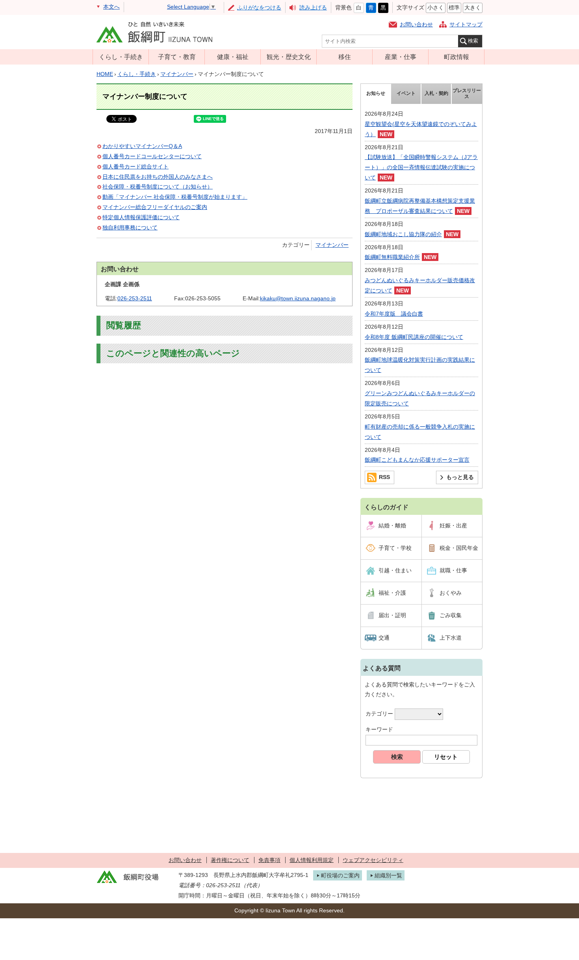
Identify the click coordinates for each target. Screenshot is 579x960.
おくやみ (451, 593)
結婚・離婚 (392, 525)
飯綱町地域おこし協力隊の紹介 (403, 234)
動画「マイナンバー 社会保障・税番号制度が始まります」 (174, 197)
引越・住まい (395, 570)
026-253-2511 (134, 298)
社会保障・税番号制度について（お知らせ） (157, 186)
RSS (384, 477)
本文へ (111, 7)
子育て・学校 (395, 548)
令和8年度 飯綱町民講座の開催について (414, 337)
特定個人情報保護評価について (141, 217)
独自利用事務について (130, 227)
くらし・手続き (121, 56)
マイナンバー (176, 74)
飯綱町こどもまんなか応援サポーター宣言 (417, 460)
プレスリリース (467, 94)
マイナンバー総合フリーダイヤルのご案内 (154, 207)
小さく (435, 7)
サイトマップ (465, 24)
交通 (384, 637)
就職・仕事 (453, 570)
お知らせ (375, 93)
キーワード (379, 729)
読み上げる (313, 7)
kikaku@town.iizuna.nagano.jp (298, 298)
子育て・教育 (177, 56)
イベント (406, 93)
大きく (472, 7)
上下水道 (451, 637)
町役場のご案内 (340, 875)
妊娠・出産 (453, 525)
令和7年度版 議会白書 (394, 314)
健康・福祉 (233, 56)
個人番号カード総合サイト (135, 166)
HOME (104, 74)
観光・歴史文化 (289, 56)
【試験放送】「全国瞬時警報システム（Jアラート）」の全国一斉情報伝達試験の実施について (421, 167)
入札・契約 (436, 93)
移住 (344, 56)
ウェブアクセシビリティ (373, 860)
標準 (454, 7)
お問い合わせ (416, 24)
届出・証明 (392, 615)
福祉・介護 (392, 593)
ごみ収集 (451, 615)
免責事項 (269, 860)
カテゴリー (379, 714)
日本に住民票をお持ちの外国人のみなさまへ (157, 177)
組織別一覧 (388, 875)
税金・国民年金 (459, 548)
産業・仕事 (400, 56)
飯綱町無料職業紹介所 (392, 257)
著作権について (230, 860)
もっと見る (460, 477)
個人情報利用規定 (312, 860)
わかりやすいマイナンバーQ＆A (142, 146)
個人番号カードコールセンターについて (152, 156)
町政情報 (456, 56)
